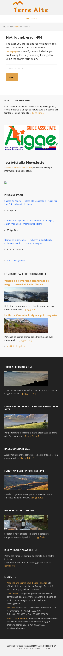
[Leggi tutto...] (31, 309)
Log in (47, 648)
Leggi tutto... (38, 112)
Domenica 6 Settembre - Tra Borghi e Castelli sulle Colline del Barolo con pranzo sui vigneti (28, 242)
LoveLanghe (12, 593)
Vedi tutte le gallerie (16, 346)
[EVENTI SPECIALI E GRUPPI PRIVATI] (26, 484)
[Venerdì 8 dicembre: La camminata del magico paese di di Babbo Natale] (26, 296)
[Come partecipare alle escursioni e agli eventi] (26, 422)
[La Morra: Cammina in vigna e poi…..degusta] (26, 326)
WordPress (37, 648)
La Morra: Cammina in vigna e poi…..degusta (30, 315)
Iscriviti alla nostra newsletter (18, 167)
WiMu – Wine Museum (17, 618)
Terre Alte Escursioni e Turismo (31, 7)
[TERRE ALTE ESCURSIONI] (26, 380)
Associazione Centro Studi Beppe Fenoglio (27, 582)
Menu (33, 18)
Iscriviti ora (9, 565)
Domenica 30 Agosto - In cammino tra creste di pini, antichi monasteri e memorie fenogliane (29, 222)
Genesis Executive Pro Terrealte (38, 646)
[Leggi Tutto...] (29, 393)
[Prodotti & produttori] (26, 523)
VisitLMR (11, 607)
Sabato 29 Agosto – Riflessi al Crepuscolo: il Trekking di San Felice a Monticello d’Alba (30, 202)
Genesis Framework (22, 648)
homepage (12, 51)
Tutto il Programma (16, 260)
